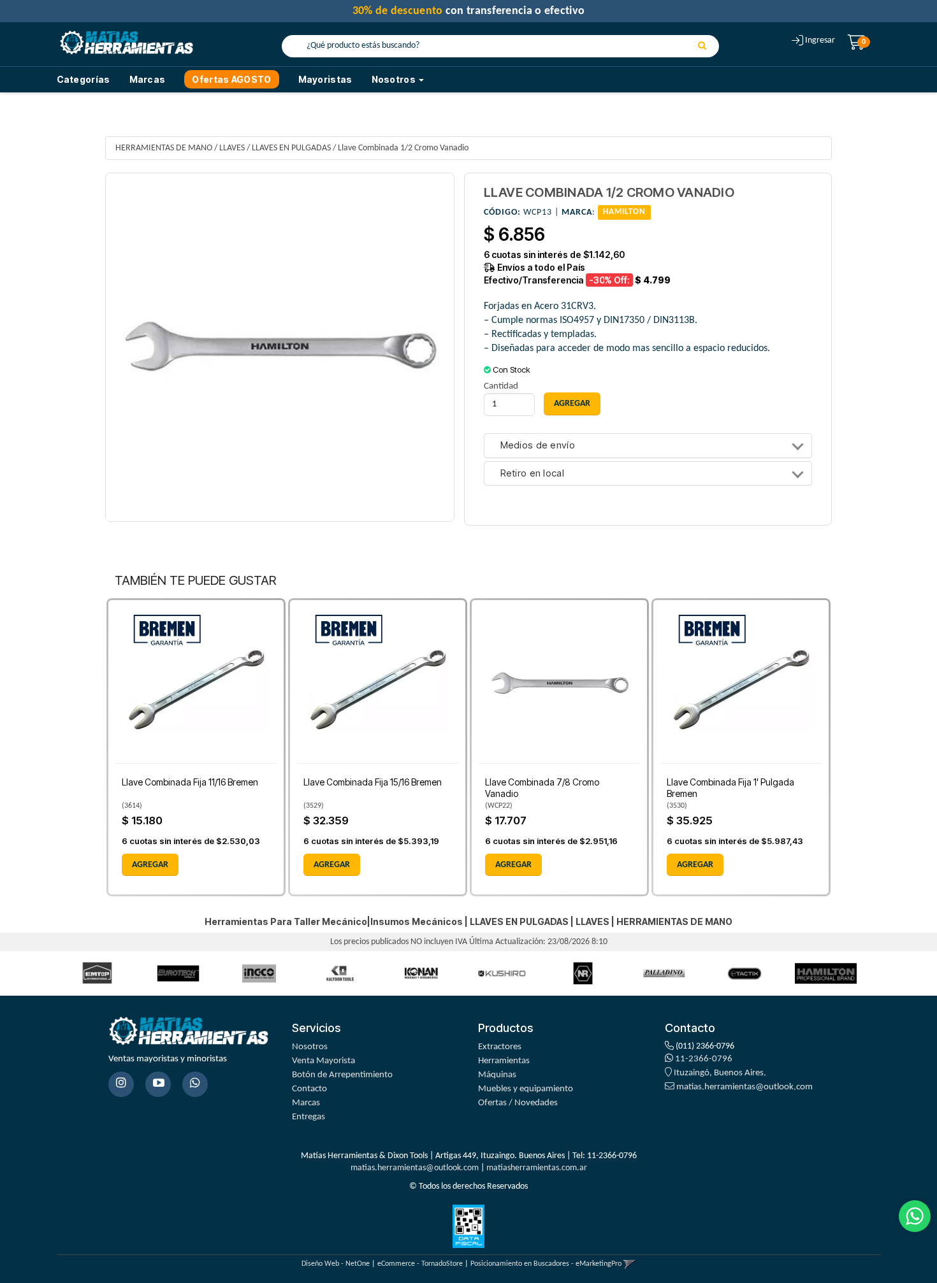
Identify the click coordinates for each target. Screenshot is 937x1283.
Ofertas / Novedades (518, 1103)
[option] (97, 973)
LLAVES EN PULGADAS (291, 148)
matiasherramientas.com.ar (536, 1168)
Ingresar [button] (820, 40)
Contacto (309, 1089)
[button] (629, 1264)
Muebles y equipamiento (525, 1089)
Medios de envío (538, 445)
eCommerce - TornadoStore (420, 1264)
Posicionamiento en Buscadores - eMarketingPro (545, 1264)
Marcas (147, 79)
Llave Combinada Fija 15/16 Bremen (372, 782)
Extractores (499, 1047)
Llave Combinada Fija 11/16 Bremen (190, 782)
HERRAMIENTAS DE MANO (163, 148)
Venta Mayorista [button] (323, 1061)
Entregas (308, 1117)
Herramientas (504, 1061)
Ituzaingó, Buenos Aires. (719, 1073)
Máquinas (497, 1075)
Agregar (150, 865)
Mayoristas (325, 79)
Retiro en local (532, 473)
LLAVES (232, 148)
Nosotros (310, 1047)
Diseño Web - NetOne (335, 1264)
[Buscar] (702, 46)
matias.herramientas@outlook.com (744, 1087)
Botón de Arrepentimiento (342, 1075)
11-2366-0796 (702, 1059)
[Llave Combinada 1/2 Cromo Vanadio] (280, 347)
